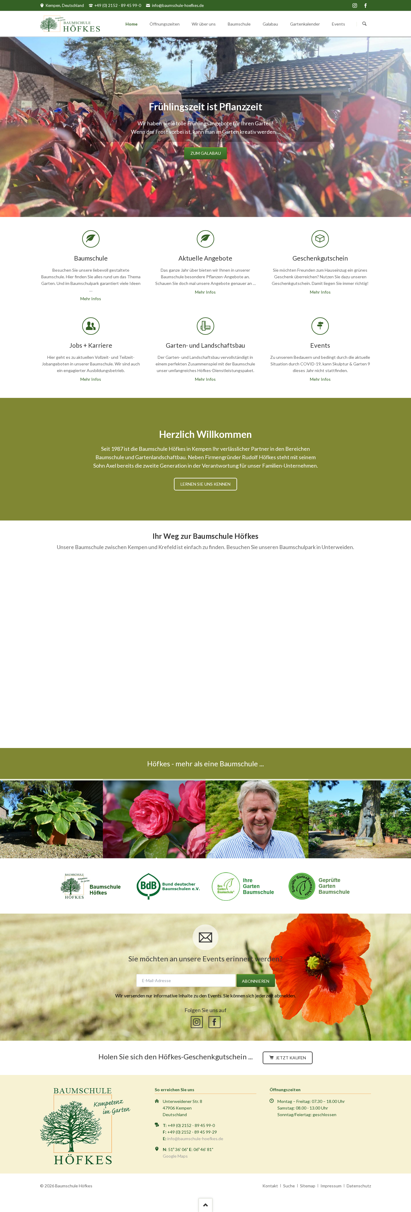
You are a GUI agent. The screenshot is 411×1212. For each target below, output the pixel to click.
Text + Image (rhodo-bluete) (209, 199)
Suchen (364, 24)
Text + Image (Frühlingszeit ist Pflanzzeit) (187, 199)
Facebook (215, 1022)
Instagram (197, 1022)
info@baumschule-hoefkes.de (195, 1138)
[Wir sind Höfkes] (257, 818)
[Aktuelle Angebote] (51, 818)
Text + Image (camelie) (180, 199)
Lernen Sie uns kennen (205, 484)
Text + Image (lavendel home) (230, 199)
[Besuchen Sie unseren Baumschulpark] (154, 818)
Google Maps (175, 1156)
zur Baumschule (205, 153)
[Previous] (6, 126)
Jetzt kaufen (290, 1057)
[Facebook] (365, 5)
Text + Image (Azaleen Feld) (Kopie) (202, 199)
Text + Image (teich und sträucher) (223, 199)
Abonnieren (255, 981)
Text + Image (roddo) (216, 199)
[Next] (404, 126)
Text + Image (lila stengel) (194, 199)
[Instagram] (354, 5)
